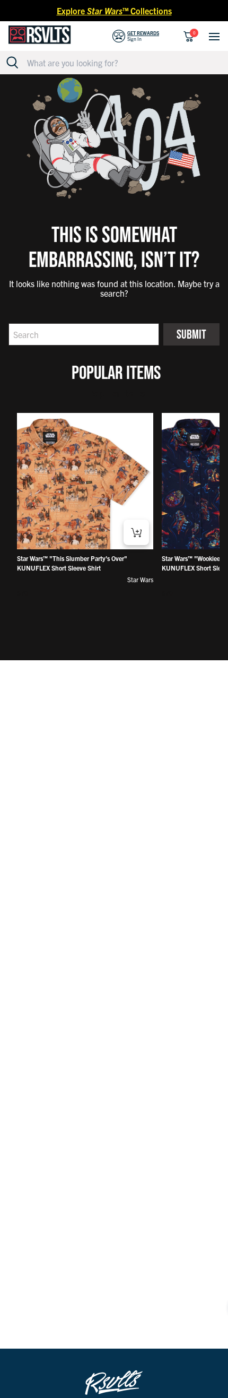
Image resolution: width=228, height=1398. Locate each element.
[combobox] (120, 62)
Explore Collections (114, 10)
